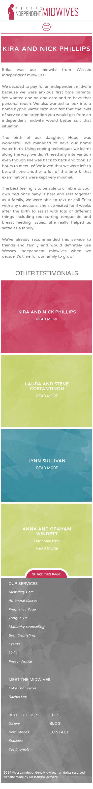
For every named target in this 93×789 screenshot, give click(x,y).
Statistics (15, 741)
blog (55, 723)
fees (54, 715)
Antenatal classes (22, 601)
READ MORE (47, 319)
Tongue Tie (17, 618)
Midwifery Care (20, 592)
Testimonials (18, 749)
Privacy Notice (20, 661)
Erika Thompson (22, 688)
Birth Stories (18, 732)
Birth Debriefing (21, 635)
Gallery (14, 723)
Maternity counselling (26, 627)
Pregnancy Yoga (22, 609)
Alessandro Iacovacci (43, 777)
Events (14, 644)
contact (59, 732)
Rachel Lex (17, 697)
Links (12, 653)
